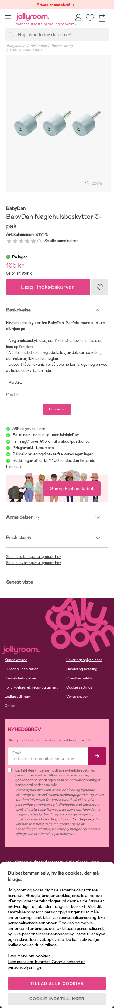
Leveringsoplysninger (84, 659)
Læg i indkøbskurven (48, 287)
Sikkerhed (38, 45)
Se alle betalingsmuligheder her (33, 556)
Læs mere (57, 409)
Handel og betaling (81, 669)
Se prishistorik (19, 273)
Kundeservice (16, 659)
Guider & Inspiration (22, 669)
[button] (8, 17)
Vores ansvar (77, 696)
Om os (10, 705)
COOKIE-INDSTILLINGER (57, 998)
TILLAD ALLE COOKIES (56, 983)
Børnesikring (62, 45)
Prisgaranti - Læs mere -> (35, 447)
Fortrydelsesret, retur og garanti (32, 687)
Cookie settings (79, 687)
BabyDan (16, 208)
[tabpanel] (57, 123)
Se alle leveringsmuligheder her (33, 562)
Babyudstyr (16, 45)
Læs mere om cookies (29, 956)
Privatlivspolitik (79, 678)
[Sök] (11, 34)
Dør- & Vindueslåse (26, 50)
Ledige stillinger (18, 696)
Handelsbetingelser (20, 678)
